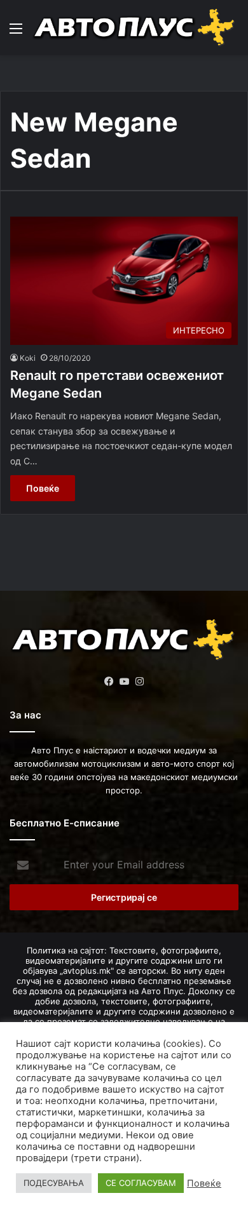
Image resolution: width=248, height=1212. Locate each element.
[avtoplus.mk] (135, 27)
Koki (28, 358)
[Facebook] (108, 681)
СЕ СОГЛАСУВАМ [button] (141, 1183)
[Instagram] (139, 681)
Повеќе (42, 488)
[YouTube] (124, 681)
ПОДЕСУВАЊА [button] (54, 1183)
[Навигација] (16, 32)
